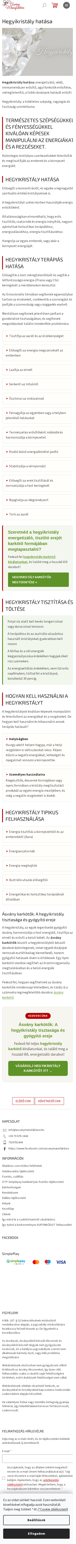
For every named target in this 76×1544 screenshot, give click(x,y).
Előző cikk (23, 1101)
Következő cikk (49, 1101)
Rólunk (6, 1203)
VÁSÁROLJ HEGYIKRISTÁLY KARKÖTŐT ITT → (38, 1068)
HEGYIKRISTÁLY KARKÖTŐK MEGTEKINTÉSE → (31, 580)
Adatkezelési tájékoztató (18, 1171)
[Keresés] (44, 5)
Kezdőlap (8, 1209)
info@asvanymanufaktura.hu (26, 1130)
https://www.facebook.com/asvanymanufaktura (38, 1148)
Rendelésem (10, 1193)
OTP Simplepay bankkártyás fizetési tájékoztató (33, 1182)
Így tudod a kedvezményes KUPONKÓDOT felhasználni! (37, 1225)
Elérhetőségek (11, 1187)
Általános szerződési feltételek (22, 1166)
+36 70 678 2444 (18, 1136)
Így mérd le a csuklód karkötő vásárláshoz (28, 1219)
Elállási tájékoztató (14, 1198)
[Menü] (66, 5)
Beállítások (36, 1520)
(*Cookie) (53, 1509)
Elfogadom (36, 1533)
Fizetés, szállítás (12, 1177)
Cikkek (6, 1214)
